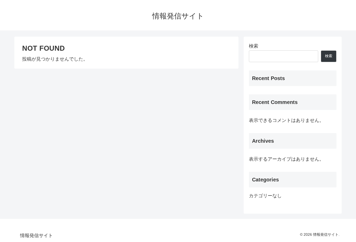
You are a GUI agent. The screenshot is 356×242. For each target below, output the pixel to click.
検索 (253, 46)
